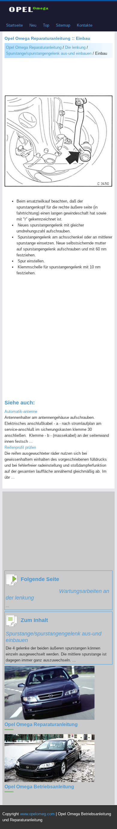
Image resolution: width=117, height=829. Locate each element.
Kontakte (84, 25)
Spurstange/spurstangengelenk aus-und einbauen (49, 53)
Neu (32, 25)
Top (46, 25)
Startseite (14, 25)
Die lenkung (75, 47)
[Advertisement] (58, 77)
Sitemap (63, 25)
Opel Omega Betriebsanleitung (39, 786)
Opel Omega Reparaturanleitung (34, 47)
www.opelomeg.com (37, 814)
